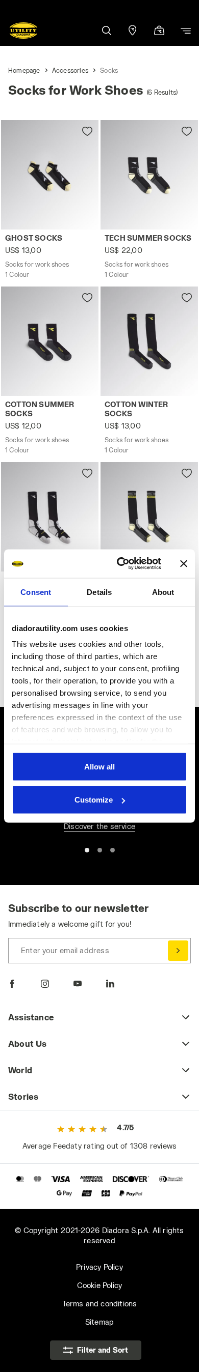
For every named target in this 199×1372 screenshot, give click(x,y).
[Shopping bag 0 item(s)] (159, 31)
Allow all (99, 766)
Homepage (24, 70)
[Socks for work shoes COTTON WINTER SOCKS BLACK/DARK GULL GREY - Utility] (149, 341)
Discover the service (99, 826)
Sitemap (99, 1322)
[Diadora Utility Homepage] (23, 30)
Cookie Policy (99, 1285)
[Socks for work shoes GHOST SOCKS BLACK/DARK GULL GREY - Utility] (49, 175)
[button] (106, 30)
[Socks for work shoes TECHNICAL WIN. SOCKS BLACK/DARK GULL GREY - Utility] (149, 516)
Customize (93, 799)
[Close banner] (183, 563)
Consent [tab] (35, 591)
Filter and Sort (103, 1350)
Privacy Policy (99, 1267)
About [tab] (163, 591)
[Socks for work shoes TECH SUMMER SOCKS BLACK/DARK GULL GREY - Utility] (149, 175)
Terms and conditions (99, 1303)
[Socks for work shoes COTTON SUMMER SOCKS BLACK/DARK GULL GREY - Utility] (49, 341)
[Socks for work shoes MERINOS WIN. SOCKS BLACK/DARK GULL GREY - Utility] (49, 516)
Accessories (70, 70)
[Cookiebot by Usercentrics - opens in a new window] (120, 563)
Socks (109, 70)
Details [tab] (99, 591)
